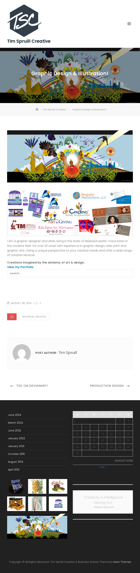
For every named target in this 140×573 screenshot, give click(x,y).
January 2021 (16, 446)
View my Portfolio (20, 267)
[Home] (37, 109)
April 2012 (13, 469)
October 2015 (16, 454)
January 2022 (16, 438)
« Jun (101, 467)
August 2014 (15, 462)
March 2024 (15, 423)
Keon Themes (122, 562)
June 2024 (14, 415)
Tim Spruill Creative (28, 41)
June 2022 (14, 430)
